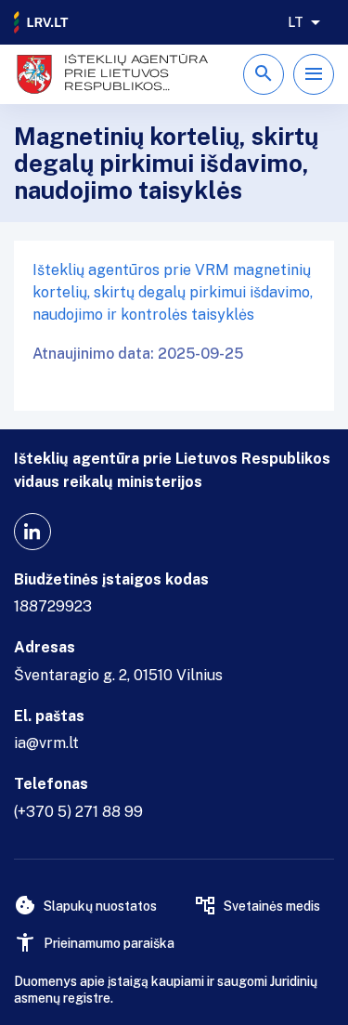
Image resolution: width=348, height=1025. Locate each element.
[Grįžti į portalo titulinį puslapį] (42, 22)
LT (295, 22)
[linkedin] (32, 531)
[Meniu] (313, 74)
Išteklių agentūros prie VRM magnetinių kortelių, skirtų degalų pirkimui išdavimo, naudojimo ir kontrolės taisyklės (172, 292)
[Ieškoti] (263, 74)
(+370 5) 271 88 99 (78, 812)
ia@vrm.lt (46, 743)
